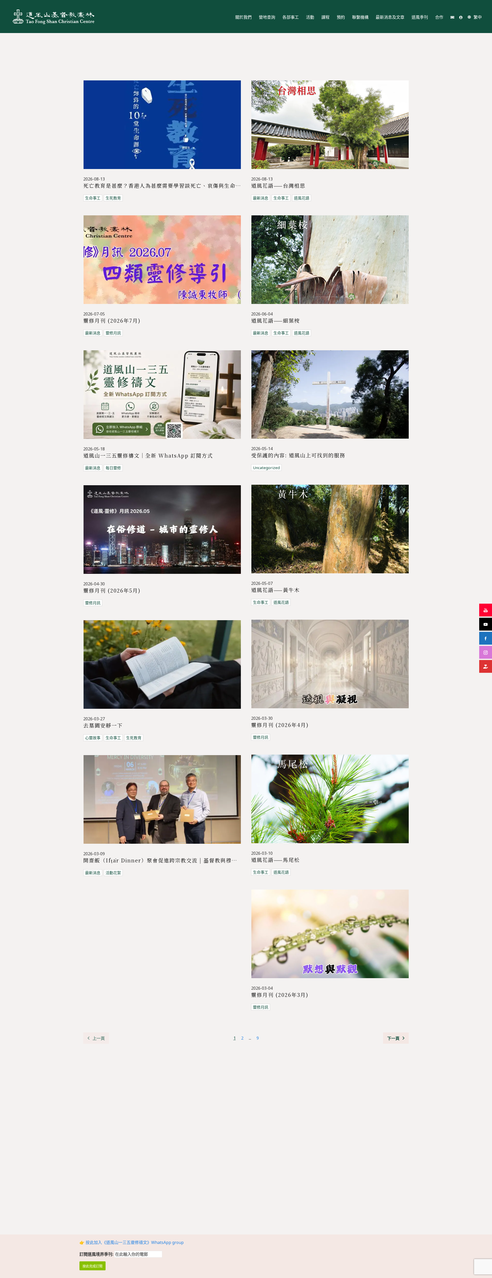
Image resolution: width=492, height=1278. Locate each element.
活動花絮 (113, 872)
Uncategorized (266, 467)
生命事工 (92, 197)
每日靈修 (113, 467)
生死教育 (113, 197)
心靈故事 (92, 737)
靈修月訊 (113, 332)
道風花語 (301, 197)
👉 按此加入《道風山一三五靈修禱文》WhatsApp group (131, 1242)
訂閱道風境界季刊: (96, 1254)
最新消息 (260, 197)
